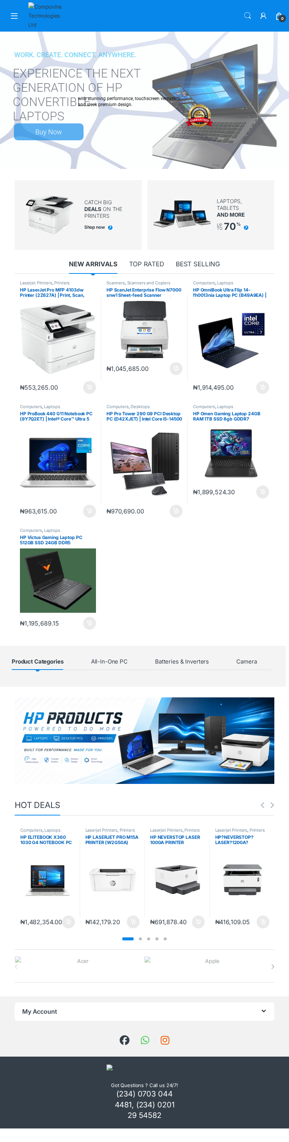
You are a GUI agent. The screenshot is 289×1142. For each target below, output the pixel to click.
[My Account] (263, 15)
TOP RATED (146, 264)
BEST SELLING (198, 264)
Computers (204, 283)
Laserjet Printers (36, 283)
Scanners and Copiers (148, 283)
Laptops (225, 283)
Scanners (115, 283)
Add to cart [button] (89, 387)
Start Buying (57, 131)
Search (247, 16)
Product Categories (37, 661)
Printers (62, 283)
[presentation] (272, 966)
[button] (128, 938)
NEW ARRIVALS (93, 264)
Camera (246, 661)
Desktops (140, 406)
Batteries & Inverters (182, 661)
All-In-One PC (109, 661)
